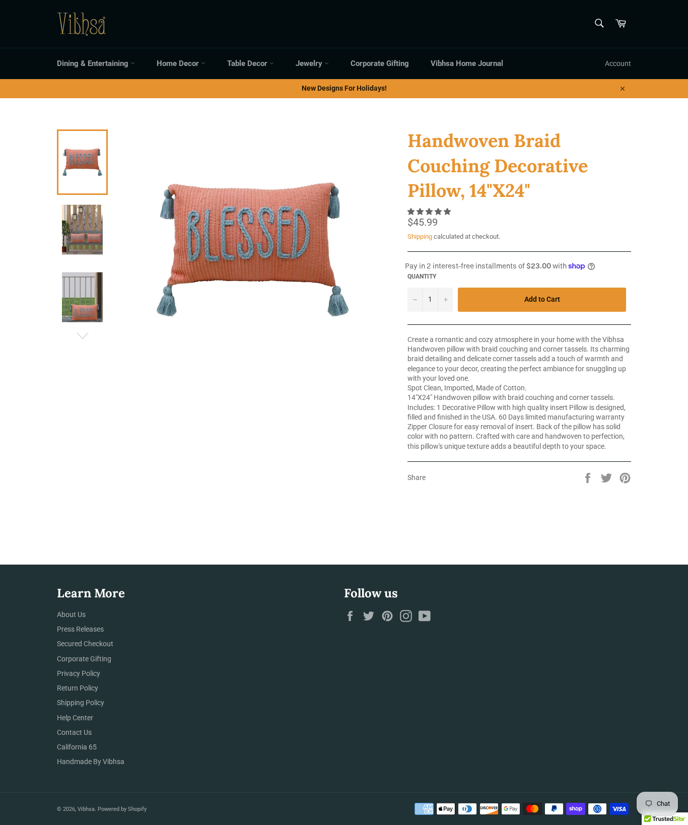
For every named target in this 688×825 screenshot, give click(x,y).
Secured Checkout (85, 644)
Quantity (421, 276)
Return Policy (77, 688)
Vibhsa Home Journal (467, 63)
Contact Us (74, 732)
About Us (71, 614)
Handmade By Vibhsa (90, 762)
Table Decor (248, 63)
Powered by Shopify (122, 809)
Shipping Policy (80, 703)
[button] (429, 212)
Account (618, 63)
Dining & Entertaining (93, 63)
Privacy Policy (78, 673)
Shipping (419, 236)
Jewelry (310, 63)
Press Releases (80, 629)
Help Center (75, 718)
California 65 (77, 747)
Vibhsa (86, 809)
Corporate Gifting (380, 63)
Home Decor (179, 63)
